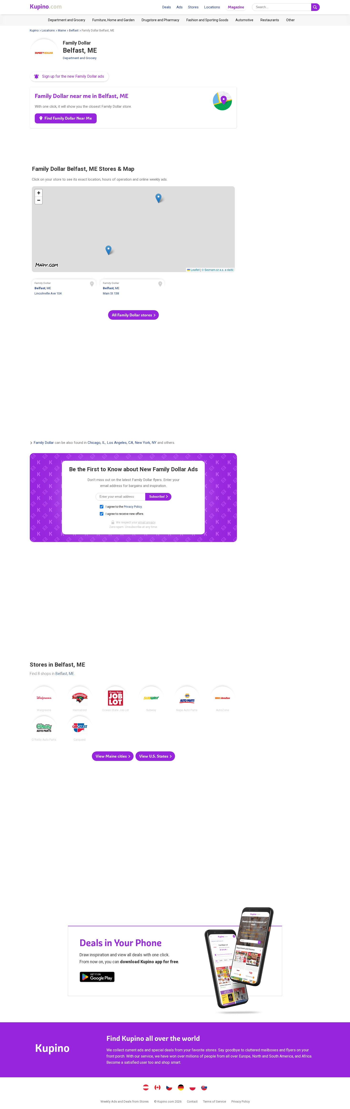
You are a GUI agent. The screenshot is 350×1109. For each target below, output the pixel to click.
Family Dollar (44, 443)
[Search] (315, 7)
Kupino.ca (157, 1088)
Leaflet (195, 270)
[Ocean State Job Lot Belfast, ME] (115, 699)
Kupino (34, 30)
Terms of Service (214, 1101)
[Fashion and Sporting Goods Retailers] (207, 20)
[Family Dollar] (44, 53)
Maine (62, 30)
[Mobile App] (97, 977)
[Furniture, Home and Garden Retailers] (113, 20)
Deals (166, 7)
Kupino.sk (204, 1088)
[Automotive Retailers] (244, 20)
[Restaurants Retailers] (269, 20)
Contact (192, 1101)
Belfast (74, 30)
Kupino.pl (192, 1088)
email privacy (146, 522)
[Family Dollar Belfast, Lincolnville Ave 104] (64, 289)
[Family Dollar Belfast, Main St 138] (132, 289)
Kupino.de (181, 1088)
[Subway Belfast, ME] (151, 699)
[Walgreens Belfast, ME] (44, 699)
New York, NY (145, 443)
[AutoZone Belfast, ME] (222, 699)
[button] (69, 76)
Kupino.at (146, 1088)
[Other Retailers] (290, 20)
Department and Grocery (79, 58)
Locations (212, 7)
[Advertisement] (133, 145)
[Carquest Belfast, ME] (79, 728)
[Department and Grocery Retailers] (66, 20)
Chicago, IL (96, 443)
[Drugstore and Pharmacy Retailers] (160, 20)
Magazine (236, 7)
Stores (193, 7)
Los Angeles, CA (120, 443)
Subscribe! (157, 497)
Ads (179, 7)
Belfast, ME (64, 673)
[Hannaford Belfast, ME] (79, 699)
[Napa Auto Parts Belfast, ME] (187, 699)
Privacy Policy (133, 506)
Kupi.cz (169, 1088)
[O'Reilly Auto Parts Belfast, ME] (44, 728)
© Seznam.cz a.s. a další (217, 270)
